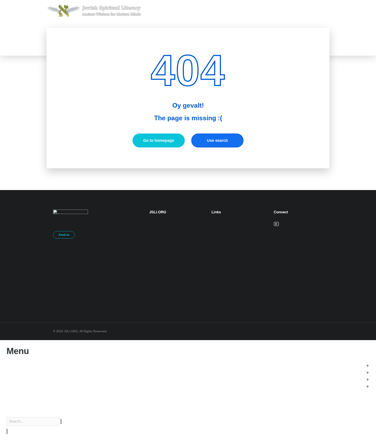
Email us (64, 234)
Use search (217, 140)
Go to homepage (158, 140)
